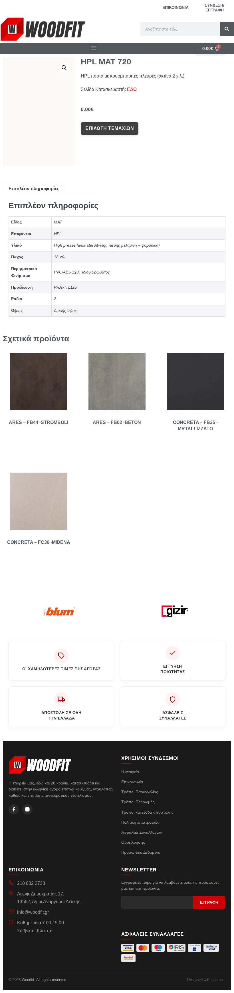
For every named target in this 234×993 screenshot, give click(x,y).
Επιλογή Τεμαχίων (109, 128)
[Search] (227, 29)
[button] (93, 47)
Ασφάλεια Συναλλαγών (141, 832)
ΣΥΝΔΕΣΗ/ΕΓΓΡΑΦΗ (214, 7)
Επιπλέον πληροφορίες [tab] (34, 188)
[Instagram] (27, 809)
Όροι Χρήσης (133, 842)
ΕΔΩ (132, 89)
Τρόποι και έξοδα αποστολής (147, 812)
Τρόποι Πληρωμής (138, 802)
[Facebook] (14, 809)
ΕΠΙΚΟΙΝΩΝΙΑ (175, 7)
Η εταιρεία (130, 772)
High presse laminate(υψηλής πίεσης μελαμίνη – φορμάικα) (107, 245)
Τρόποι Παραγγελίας (139, 792)
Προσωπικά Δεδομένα (140, 852)
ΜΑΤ (58, 222)
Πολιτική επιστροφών (140, 822)
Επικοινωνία (132, 782)
